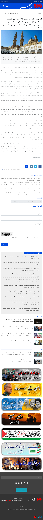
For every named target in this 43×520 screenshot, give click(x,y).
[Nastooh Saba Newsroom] (39, 517)
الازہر (14, 201)
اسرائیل (26, 201)
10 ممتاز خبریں (33, 253)
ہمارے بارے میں (21, 506)
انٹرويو (38, 349)
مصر (19, 201)
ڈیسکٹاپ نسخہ (21, 490)
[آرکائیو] (15, 483)
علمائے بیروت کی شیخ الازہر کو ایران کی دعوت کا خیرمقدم (21, 182)
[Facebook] (21, 483)
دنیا (39, 13)
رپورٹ (39, 316)
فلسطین (38, 201)
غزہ (32, 201)
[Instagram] (27, 483)
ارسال (4, 244)
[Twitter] (24, 483)
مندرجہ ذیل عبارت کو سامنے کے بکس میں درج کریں (25, 237)
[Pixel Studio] (34, 517)
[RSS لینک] (18, 483)
